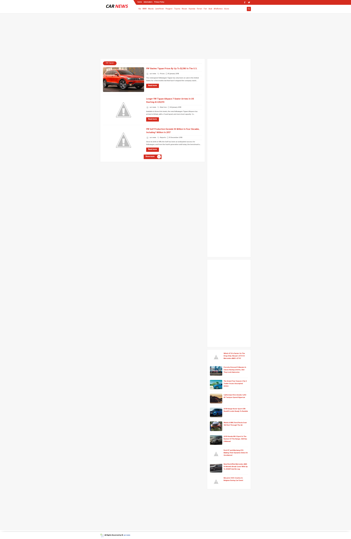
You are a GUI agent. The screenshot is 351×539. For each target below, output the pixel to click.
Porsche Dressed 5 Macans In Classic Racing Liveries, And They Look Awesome (235, 370)
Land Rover (159, 9)
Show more (150, 157)
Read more (152, 86)
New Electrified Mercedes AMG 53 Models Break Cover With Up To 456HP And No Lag (236, 467)
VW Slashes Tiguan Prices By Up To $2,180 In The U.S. (171, 69)
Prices (162, 74)
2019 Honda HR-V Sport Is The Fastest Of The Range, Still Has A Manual (235, 439)
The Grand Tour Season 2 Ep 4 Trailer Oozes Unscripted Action (235, 383)
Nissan (184, 9)
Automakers (148, 2)
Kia (140, 9)
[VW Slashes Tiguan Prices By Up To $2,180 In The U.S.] (123, 79)
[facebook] (245, 2)
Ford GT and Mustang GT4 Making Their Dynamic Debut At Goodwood (236, 453)
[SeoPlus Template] (102, 535)
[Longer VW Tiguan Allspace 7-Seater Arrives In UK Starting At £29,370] (123, 110)
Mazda (151, 9)
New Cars (163, 107)
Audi (210, 9)
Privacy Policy (159, 2)
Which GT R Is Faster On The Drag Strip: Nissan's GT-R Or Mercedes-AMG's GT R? (234, 356)
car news (126, 535)
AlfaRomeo (218, 9)
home (140, 2)
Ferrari (199, 9)
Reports (163, 138)
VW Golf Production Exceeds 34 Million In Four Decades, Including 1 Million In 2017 (172, 131)
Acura (226, 9)
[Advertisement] (175, 37)
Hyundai (192, 9)
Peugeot (169, 9)
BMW (145, 9)
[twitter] (249, 2)
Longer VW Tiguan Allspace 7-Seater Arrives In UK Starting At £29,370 (170, 101)
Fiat (205, 9)
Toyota (177, 9)
